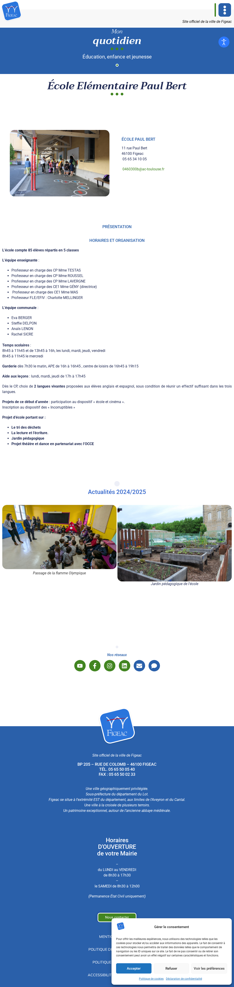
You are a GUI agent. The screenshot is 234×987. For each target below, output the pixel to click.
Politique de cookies (151, 978)
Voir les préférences (209, 968)
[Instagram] (109, 665)
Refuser (171, 968)
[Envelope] (139, 665)
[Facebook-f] (95, 665)
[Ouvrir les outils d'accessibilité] (223, 42)
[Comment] (154, 665)
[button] (225, 10)
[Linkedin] (124, 665)
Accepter (134, 968)
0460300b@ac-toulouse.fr (143, 169)
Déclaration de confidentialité (184, 978)
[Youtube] (80, 665)
